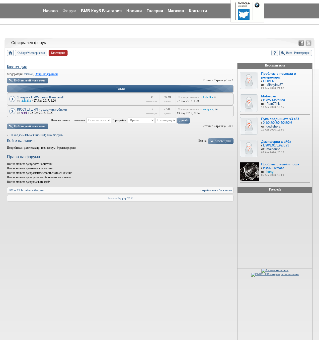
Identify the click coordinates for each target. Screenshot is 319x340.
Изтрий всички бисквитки (215, 190)
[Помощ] (274, 53)
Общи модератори (46, 74)
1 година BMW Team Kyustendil (40, 97)
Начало (50, 11)
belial (24, 113)
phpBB (126, 198)
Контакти (198, 11)
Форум (69, 11)
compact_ (208, 109)
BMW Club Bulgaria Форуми (26, 190)
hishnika (26, 100)
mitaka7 (28, 74)
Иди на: (202, 140)
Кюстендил (17, 67)
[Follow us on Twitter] (309, 43)
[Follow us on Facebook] (301, 43)
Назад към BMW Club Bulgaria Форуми (36, 135)
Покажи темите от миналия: (68, 120)
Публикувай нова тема (29, 80)
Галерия (155, 11)
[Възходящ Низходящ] (173, 120)
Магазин (176, 11)
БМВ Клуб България (101, 11)
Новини (134, 11)
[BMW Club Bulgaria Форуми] (10, 53)
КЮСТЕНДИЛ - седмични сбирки (42, 109)
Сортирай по (120, 120)
